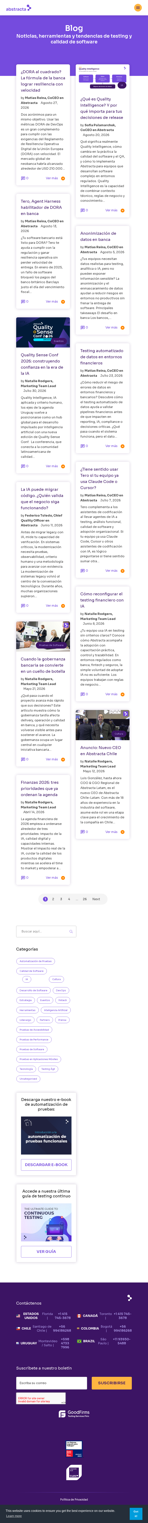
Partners (45, 1020)
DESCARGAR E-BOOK (46, 1164)
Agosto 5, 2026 (112, 252)
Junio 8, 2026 (93, 624)
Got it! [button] (136, 1514)
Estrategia (26, 1000)
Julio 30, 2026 (34, 391)
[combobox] (138, 8)
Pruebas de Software (51, 645)
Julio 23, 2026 (111, 376)
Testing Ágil (48, 1069)
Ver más (55, 178)
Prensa (62, 1020)
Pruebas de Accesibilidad (34, 1029)
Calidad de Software (32, 971)
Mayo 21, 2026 (34, 689)
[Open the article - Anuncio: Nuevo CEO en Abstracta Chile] (103, 725)
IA (122, 85)
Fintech (63, 1000)
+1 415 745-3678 (63, 1316)
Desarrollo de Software (33, 990)
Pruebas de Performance (34, 1039)
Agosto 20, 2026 (96, 135)
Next (96, 899)
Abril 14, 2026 (33, 812)
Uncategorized (28, 1078)
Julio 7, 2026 (110, 500)
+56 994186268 (62, 1329)
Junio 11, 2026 (51, 525)
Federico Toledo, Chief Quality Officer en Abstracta (41, 520)
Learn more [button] (14, 1516)
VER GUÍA (46, 1251)
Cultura (119, 733)
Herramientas (27, 1010)
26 (85, 899)
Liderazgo (25, 1020)
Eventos (59, 341)
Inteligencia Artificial (55, 1010)
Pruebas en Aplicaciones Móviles (39, 1059)
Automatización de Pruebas (36, 961)
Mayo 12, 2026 (94, 771)
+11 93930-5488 (121, 1341)
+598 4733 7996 (65, 1343)
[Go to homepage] (18, 7)
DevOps (61, 990)
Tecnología (26, 1069)
